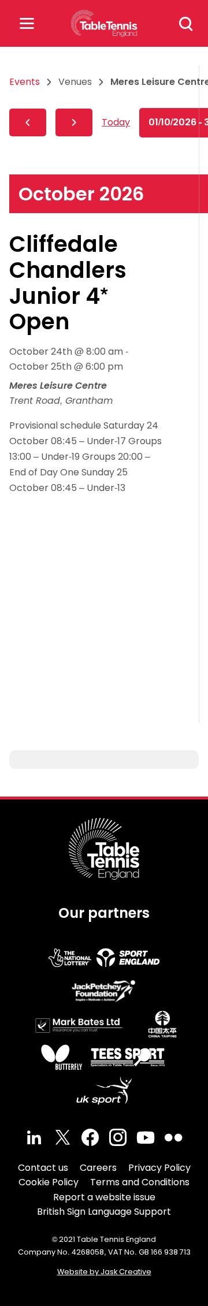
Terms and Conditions (140, 1182)
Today (116, 122)
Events (24, 81)
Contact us (43, 1167)
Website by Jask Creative (104, 1272)
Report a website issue (104, 1197)
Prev (27, 122)
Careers (98, 1167)
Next (73, 122)
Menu (26, 23)
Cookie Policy (48, 1182)
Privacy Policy (159, 1167)
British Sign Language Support (104, 1211)
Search (186, 23)
